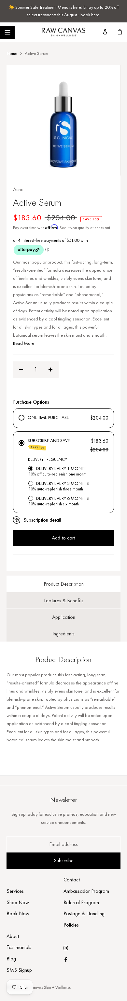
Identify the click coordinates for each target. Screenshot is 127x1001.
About (13, 936)
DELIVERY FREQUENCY (47, 459)
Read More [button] (23, 343)
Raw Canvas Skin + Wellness (46, 987)
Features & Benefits (63, 600)
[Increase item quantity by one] (50, 369)
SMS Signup (19, 970)
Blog (11, 958)
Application (63, 617)
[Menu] (7, 32)
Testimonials (19, 947)
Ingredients (63, 633)
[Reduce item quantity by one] (21, 369)
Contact (72, 879)
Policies (71, 924)
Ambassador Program (86, 891)
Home (12, 53)
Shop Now (18, 902)
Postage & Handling (84, 913)
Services (15, 891)
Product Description (64, 583)
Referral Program (81, 902)
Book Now (18, 913)
